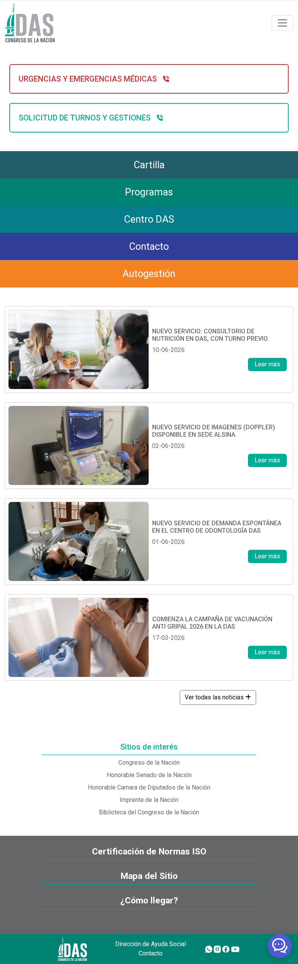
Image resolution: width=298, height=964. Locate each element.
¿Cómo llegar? (149, 900)
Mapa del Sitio (149, 876)
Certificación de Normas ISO (149, 851)
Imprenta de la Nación (149, 800)
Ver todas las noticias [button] (215, 697)
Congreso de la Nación (149, 762)
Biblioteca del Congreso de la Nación (149, 812)
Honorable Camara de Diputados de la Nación (149, 787)
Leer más (267, 364)
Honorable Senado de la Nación (149, 775)
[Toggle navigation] (282, 23)
